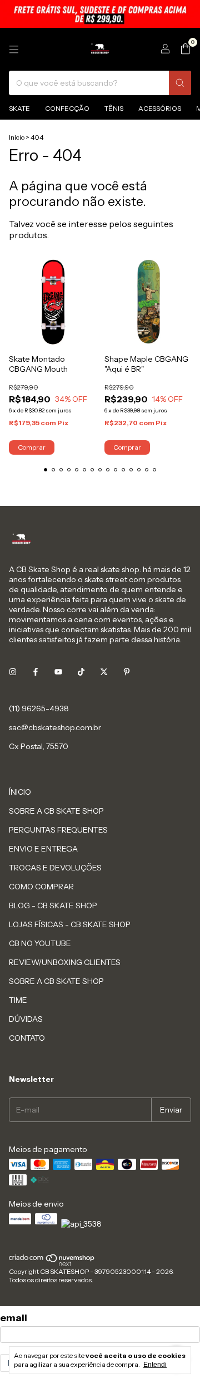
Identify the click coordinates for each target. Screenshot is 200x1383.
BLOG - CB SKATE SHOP (53, 905)
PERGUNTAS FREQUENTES (58, 830)
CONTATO (27, 1038)
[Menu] (14, 50)
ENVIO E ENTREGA (43, 849)
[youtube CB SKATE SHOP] (58, 672)
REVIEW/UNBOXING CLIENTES (65, 962)
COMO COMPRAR (41, 887)
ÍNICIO (20, 792)
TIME (18, 1000)
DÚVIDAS (26, 1019)
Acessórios (159, 108)
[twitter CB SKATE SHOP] (104, 672)
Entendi (155, 1365)
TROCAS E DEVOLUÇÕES (55, 868)
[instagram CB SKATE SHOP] (13, 672)
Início (16, 137)
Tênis (113, 108)
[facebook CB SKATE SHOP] (35, 672)
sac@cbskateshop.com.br (55, 727)
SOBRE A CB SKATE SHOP (56, 811)
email (13, 1317)
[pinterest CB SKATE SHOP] (127, 672)
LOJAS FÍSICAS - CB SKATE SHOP (70, 924)
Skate (19, 108)
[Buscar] (180, 83)
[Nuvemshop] (52, 1264)
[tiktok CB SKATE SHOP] (81, 672)
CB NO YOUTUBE (40, 943)
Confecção (67, 108)
